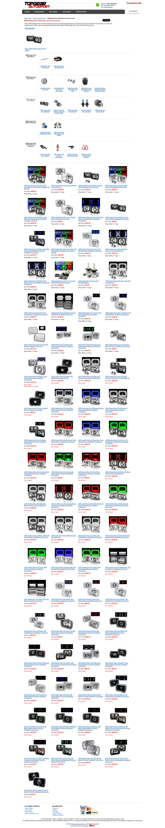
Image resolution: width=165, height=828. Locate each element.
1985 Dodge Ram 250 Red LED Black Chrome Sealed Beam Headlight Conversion (63, 505)
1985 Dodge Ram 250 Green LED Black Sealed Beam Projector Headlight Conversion (35, 728)
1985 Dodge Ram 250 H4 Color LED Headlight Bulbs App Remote (63, 282)
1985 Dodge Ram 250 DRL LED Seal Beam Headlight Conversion (36, 600)
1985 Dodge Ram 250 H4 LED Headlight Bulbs (88, 282)
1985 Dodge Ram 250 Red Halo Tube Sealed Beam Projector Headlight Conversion (36, 473)
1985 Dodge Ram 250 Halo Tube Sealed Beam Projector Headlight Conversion (62, 410)
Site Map (55, 812)
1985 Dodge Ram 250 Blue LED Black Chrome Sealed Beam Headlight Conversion (90, 219)
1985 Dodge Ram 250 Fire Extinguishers (59, 156)
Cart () (133, 11)
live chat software (107, 7)
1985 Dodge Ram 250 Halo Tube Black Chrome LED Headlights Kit (89, 377)
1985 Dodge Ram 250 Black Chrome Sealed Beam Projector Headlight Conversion (63, 632)
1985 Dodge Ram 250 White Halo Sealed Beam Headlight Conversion (63, 600)
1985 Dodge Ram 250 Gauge (45, 88)
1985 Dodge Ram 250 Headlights (45, 110)
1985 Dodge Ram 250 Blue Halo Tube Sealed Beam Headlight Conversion (90, 441)
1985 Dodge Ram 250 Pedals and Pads (73, 89)
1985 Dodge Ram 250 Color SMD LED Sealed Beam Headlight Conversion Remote (64, 250)
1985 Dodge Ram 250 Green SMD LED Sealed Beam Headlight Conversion (35, 569)
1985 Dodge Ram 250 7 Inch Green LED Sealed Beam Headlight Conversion (90, 314)
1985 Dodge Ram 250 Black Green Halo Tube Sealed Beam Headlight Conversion (116, 505)
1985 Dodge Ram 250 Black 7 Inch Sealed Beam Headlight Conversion (117, 218)
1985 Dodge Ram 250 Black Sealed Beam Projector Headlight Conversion (36, 791)
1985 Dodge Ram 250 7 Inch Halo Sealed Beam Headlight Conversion (90, 250)
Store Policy (29, 812)
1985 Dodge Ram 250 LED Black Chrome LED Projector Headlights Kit (117, 377)
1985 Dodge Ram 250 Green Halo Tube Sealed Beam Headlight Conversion (89, 569)
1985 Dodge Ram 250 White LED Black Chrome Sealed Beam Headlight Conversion (36, 282)
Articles (55, 810)
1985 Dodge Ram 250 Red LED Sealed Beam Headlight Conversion (90, 600)
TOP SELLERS (30, 28)
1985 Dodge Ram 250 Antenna (45, 66)
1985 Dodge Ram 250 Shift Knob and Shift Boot (86, 89)
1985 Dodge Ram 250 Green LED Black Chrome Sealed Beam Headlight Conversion (118, 760)
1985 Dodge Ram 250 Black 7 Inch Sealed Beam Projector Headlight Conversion (116, 664)
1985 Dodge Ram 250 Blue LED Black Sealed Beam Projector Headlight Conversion (63, 728)
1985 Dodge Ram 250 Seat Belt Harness (86, 156)
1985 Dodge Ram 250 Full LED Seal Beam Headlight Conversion (36, 345)
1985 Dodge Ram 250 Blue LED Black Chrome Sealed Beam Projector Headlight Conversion (36, 250)
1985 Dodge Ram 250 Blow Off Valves (45, 133)
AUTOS (27, 12)
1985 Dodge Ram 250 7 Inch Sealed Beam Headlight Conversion (63, 218)
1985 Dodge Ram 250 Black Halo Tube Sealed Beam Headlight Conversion (116, 410)
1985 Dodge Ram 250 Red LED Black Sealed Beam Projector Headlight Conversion (36, 664)
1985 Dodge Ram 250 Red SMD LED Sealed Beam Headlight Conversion (117, 536)
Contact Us (28, 810)
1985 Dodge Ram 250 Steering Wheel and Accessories (100, 89)
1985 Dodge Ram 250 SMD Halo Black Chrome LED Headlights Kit (35, 504)
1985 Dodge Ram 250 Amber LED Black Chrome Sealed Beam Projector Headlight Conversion (117, 728)
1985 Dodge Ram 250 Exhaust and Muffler (59, 134)
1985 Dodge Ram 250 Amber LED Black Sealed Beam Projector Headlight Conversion (89, 728)
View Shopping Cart (31, 813)
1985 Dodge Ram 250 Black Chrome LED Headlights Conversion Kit (90, 186)
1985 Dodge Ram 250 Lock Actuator (72, 155)
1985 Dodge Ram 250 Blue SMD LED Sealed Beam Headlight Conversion (63, 568)
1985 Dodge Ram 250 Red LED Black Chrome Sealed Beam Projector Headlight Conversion (36, 760)
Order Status (29, 808)
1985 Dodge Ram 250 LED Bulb (73, 110)
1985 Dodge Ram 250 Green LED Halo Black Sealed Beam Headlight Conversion (116, 441)
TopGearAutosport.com (78, 824)
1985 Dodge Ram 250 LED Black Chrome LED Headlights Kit (116, 250)
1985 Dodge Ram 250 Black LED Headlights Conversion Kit (62, 377)
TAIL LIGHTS (53, 12)
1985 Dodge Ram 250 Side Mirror (59, 66)
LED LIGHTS (66, 12)
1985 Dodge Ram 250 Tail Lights (100, 110)
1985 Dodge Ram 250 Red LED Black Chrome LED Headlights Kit (117, 473)
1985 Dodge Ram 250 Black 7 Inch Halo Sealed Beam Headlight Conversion (35, 378)
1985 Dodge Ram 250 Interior (30, 77)
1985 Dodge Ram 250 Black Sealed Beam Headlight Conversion (36, 409)
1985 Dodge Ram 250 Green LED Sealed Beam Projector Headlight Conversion (89, 346)
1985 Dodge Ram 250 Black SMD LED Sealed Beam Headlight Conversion (37, 536)
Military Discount (58, 815)
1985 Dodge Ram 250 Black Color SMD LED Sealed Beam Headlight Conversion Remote (35, 219)
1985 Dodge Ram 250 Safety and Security (30, 145)
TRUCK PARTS (81, 12)
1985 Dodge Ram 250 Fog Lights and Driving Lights (59, 111)
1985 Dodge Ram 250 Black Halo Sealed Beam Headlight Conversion (117, 695)
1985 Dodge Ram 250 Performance (30, 122)
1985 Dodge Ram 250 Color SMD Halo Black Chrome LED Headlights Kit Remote (37, 187)
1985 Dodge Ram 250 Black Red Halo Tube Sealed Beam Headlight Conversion (90, 505)
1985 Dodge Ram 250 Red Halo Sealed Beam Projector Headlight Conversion (89, 473)
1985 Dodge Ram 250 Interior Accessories (59, 89)
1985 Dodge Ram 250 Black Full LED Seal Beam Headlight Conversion (63, 313)
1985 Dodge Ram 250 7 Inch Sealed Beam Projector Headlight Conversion (117, 345)
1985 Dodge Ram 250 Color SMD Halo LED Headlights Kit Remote (116, 186)
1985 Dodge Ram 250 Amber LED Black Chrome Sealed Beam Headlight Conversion (63, 664)
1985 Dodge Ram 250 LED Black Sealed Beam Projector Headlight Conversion (35, 441)
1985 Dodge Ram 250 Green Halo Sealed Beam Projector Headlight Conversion (62, 473)
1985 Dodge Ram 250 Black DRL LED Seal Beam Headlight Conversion (117, 568)
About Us (56, 808)
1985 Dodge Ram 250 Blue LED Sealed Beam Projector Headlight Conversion (62, 696)
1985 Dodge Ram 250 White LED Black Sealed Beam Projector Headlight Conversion (116, 632)
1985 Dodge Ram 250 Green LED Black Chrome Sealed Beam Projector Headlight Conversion (63, 760)
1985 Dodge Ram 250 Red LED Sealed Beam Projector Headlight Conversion (89, 632)
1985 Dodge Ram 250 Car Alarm (45, 155)
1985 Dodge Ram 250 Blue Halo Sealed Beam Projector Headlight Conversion (62, 346)
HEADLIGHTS (39, 12)
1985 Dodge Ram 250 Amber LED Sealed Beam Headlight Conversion (117, 600)
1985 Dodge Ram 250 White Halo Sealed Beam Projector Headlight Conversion (89, 664)
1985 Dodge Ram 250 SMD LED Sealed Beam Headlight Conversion (90, 536)
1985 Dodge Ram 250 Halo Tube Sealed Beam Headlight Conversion (36, 313)
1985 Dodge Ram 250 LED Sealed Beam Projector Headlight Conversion (90, 695)
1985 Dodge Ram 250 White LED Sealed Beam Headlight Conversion (36, 632)
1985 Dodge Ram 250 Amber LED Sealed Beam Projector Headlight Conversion (35, 696)
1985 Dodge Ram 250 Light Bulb (86, 110)
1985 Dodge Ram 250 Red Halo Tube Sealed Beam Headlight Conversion (63, 441)
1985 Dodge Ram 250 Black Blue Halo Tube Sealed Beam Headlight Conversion (91, 410)
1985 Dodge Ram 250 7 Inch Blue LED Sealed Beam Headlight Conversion (118, 313)
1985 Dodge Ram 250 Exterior (30, 55)
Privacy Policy (57, 813)
